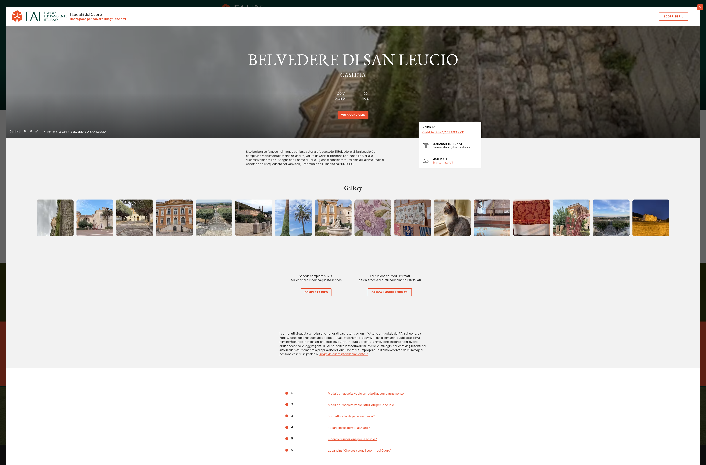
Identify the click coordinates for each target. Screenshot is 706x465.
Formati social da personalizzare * (351, 416)
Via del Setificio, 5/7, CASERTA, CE (443, 132)
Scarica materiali (442, 162)
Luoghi (62, 131)
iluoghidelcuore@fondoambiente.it (343, 354)
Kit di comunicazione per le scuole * (352, 439)
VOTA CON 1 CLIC (353, 114)
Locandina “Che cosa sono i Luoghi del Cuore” (359, 450)
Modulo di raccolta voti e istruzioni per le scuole (361, 405)
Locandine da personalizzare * (349, 428)
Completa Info (316, 292)
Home (51, 131)
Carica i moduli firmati (389, 292)
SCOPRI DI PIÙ (674, 16)
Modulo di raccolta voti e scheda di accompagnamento (366, 393)
